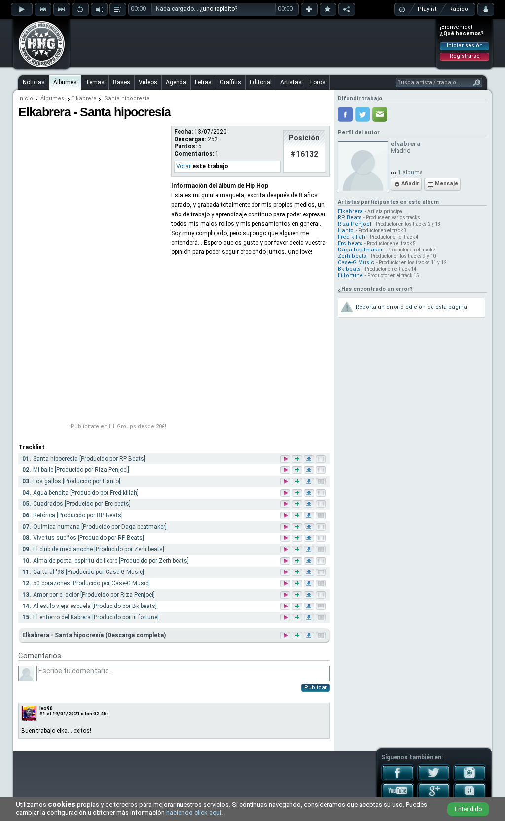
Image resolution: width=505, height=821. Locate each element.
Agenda (176, 82)
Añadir (410, 183)
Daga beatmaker (360, 250)
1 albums (410, 172)
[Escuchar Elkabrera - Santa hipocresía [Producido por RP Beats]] (286, 459)
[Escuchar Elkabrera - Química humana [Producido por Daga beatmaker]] (286, 527)
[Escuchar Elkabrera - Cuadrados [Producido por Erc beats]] (286, 504)
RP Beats (349, 217)
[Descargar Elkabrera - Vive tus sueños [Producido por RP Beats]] (310, 538)
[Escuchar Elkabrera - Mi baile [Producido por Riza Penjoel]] (286, 470)
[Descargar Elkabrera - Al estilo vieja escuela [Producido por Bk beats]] (310, 606)
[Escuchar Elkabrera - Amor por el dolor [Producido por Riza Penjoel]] (286, 595)
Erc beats (350, 243)
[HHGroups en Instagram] (469, 779)
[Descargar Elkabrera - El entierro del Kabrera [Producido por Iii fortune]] (310, 618)
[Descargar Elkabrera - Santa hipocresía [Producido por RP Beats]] (310, 459)
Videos (148, 82)
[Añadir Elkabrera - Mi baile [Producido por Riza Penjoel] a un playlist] (298, 470)
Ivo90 (46, 708)
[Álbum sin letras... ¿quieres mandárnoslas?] (320, 635)
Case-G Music (356, 262)
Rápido (458, 9)
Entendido (468, 809)
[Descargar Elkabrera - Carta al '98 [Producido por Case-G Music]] (310, 572)
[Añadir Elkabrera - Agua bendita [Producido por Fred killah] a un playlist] (298, 493)
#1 (42, 713)
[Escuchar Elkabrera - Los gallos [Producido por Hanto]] (286, 482)
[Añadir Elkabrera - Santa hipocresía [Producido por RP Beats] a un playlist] (298, 459)
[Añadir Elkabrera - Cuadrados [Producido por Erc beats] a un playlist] (298, 504)
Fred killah (351, 237)
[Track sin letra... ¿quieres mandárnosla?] (321, 459)
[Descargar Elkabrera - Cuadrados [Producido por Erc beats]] (310, 504)
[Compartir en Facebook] (345, 114)
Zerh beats (352, 256)
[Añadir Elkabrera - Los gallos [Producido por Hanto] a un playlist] (298, 482)
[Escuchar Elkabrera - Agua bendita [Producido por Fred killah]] (286, 493)
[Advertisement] (253, 43)
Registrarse (465, 56)
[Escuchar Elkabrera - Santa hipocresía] (284, 635)
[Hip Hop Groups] (38, 66)
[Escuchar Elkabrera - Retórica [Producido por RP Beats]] (286, 516)
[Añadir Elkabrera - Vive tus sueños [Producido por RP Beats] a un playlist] (298, 538)
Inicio (25, 98)
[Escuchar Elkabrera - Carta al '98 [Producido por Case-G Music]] (286, 572)
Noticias (34, 82)
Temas (95, 82)
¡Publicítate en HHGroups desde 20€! (117, 426)
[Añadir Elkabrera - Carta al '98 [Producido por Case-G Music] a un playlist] (298, 572)
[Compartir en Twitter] (362, 114)
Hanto (346, 230)
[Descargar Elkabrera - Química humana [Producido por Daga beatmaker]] (310, 527)
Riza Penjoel (354, 224)
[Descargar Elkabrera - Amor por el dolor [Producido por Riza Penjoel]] (310, 595)
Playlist (427, 9)
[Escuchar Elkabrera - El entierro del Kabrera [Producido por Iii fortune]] (286, 618)
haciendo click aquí (193, 812)
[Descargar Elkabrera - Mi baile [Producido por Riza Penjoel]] (310, 470)
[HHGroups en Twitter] (433, 779)
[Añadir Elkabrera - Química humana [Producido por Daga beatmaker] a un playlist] (298, 527)
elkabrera (406, 143)
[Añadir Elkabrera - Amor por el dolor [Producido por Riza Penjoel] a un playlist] (298, 595)
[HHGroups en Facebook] (397, 779)
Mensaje (446, 183)
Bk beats (349, 269)
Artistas (291, 82)
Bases (121, 82)
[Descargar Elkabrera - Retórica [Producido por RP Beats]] (310, 516)
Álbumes (65, 82)
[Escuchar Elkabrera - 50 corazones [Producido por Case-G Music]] (286, 584)
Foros (317, 82)
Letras (203, 82)
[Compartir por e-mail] (379, 114)
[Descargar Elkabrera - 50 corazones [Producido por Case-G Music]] (310, 584)
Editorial (261, 82)
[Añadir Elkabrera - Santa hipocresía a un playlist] (296, 635)
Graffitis (230, 82)
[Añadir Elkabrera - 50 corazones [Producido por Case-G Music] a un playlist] (298, 584)
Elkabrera (84, 98)
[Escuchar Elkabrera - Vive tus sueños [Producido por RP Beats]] (286, 538)
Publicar (315, 687)
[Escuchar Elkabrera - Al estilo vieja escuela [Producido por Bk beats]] (286, 606)
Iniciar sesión (465, 45)
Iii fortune (350, 275)
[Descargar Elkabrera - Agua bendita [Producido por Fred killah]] (310, 493)
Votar (183, 166)
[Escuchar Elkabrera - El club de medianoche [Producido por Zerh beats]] (286, 550)
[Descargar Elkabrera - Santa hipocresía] (308, 635)
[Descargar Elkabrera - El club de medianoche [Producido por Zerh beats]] (310, 550)
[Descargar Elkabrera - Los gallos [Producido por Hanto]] (310, 482)
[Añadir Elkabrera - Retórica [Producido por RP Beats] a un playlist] (298, 516)
